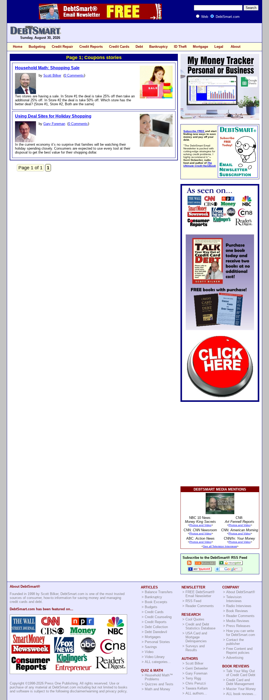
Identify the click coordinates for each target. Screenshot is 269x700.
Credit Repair (62, 47)
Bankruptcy (158, 47)
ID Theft (180, 47)
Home (17, 47)
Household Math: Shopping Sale (47, 68)
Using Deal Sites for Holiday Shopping (53, 116)
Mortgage (200, 47)
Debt (139, 47)
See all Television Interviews (220, 546)
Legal (218, 47)
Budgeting (37, 47)
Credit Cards (119, 47)
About (235, 47)
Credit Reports (91, 47)
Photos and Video (200, 525)
